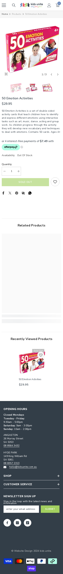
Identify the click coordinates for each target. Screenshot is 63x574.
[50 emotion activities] (31, 361)
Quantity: (7, 164)
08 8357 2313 (11, 463)
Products (16, 14)
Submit (50, 509)
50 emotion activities (30, 379)
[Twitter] (10, 193)
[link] (31, 316)
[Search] (14, 5)
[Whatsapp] (29, 193)
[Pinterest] (16, 193)
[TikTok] (27, 523)
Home (5, 14)
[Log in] (49, 5)
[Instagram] (17, 523)
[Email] (23, 193)
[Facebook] (3, 193)
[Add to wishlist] (55, 181)
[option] (31, 48)
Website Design (23, 551)
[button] (51, 74)
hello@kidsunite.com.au (23, 467)
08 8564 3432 (11, 445)
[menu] (4, 5)
